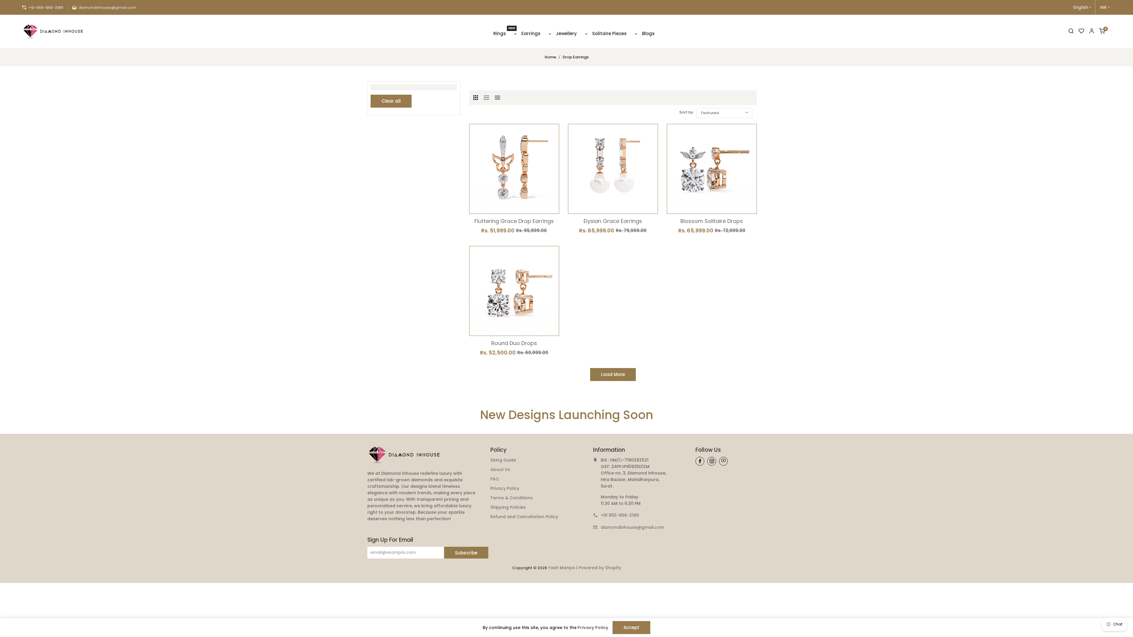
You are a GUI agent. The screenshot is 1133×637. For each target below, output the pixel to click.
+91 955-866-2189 (620, 515)
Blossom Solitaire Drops (711, 221)
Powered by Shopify (600, 568)
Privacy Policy (504, 488)
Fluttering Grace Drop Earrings (514, 221)
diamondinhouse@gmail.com (632, 527)
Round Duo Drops (514, 343)
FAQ (494, 479)
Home (550, 57)
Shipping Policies (508, 507)
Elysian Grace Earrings (613, 221)
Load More (613, 374)
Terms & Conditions (511, 498)
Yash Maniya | (563, 568)
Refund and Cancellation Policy (524, 517)
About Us (500, 469)
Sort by (686, 112)
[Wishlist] (1081, 31)
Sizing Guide (503, 460)
